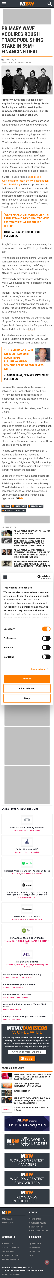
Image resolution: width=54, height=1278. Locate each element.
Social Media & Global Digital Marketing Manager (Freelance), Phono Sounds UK (27, 893)
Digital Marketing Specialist (17, 994)
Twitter (36, 1251)
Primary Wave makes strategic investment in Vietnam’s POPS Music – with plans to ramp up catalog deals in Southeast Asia (32, 553)
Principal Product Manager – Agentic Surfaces (27, 871)
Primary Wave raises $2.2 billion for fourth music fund (32, 532)
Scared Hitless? (22, 1091)
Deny (27, 698)
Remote (6, 1019)
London (6, 977)
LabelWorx (16, 1019)
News (7, 506)
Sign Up (28, 1058)
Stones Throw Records (22, 977)
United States (20, 506)
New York (16, 874)
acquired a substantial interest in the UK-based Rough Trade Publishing (25, 180)
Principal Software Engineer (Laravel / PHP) (24, 1016)
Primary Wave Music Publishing (20, 99)
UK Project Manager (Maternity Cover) (22, 974)
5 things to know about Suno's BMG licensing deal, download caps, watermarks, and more (32, 1100)
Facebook (36, 1244)
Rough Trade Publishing (15, 511)
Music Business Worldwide (17, 62)
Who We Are (7, 1219)
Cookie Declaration (38, 1231)
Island (31, 329)
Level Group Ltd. (32, 852)
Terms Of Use (35, 1219)
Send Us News (8, 1251)
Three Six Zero (35, 919)
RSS (33, 1255)
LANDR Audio (34, 830)
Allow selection (27, 688)
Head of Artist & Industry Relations (27, 827)
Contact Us (7, 1244)
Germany (22, 919)
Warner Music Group (12, 1009)
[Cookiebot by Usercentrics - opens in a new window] (38, 577)
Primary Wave (37, 506)
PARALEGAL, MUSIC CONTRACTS (27, 938)
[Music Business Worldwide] (27, 4)
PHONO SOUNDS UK (26, 898)
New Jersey (21, 965)
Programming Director (27, 962)
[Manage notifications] (47, 1262)
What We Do (7, 1223)
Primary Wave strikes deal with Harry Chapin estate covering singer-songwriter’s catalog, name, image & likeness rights (29, 542)
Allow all (27, 678)
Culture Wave (22, 997)
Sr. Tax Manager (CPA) (27, 849)
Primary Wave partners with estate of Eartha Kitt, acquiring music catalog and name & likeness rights (32, 563)
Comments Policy (37, 1223)
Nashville (19, 852)
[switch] (46, 638)
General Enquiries (10, 1255)
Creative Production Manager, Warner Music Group (25, 1005)
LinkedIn (36, 1247)
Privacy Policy (36, 1227)
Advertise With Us (10, 1247)
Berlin (14, 919)
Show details (38, 669)
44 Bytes (16, 1274)
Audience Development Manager (19, 984)
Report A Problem (10, 1259)
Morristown (10, 965)
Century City (9, 941)
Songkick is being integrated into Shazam (31, 1108)
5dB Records (17, 987)
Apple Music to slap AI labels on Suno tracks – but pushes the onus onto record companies (33, 1076)
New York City (20, 830)
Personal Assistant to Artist (27, 916)
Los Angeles (8, 997)
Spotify (39, 874)
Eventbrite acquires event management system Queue (27, 1084)
